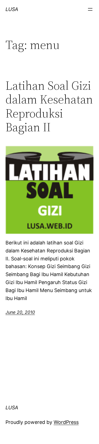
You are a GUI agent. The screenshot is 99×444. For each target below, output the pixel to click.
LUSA (12, 9)
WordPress (66, 422)
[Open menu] (90, 9)
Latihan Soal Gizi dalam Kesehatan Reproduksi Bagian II (49, 106)
